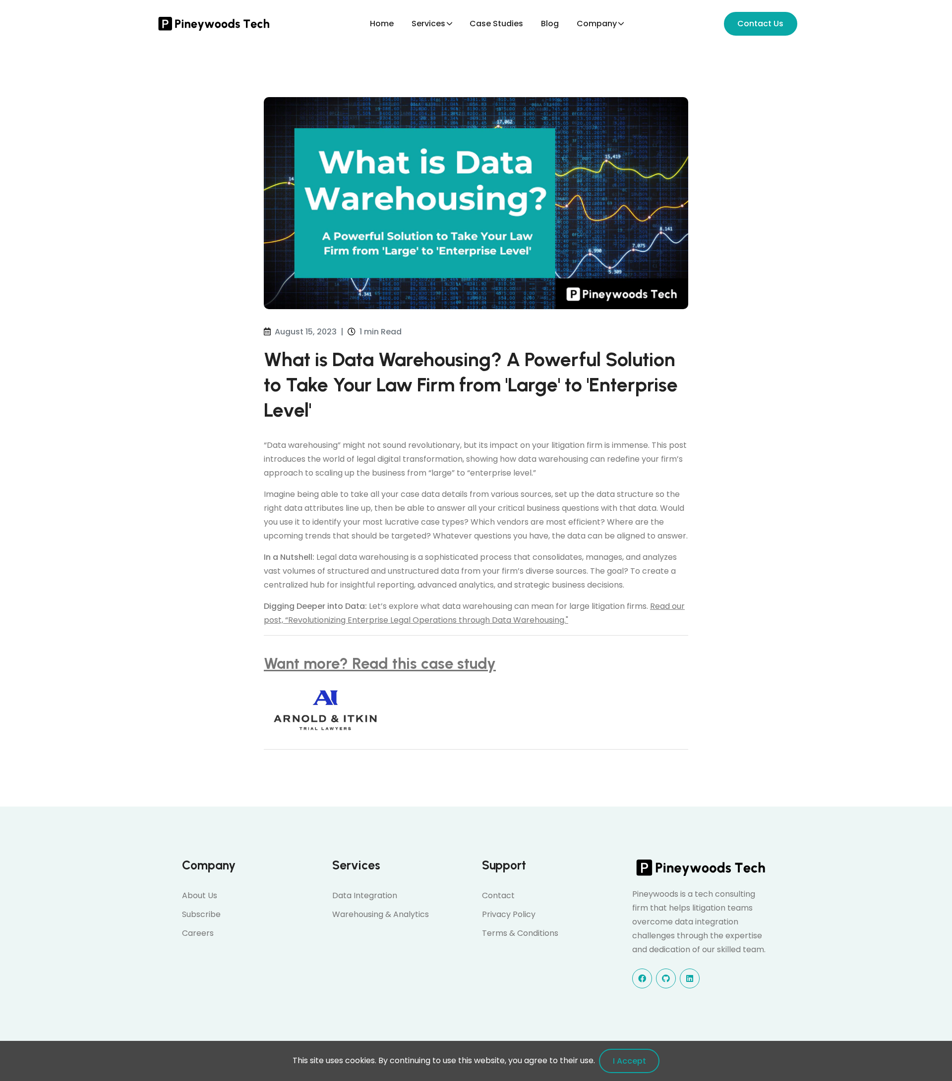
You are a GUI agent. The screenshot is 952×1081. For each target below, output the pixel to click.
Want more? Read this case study (380, 663)
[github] (666, 978)
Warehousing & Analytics (380, 914)
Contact (498, 895)
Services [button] (428, 23)
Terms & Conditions (520, 933)
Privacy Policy (509, 914)
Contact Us (760, 23)
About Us (199, 895)
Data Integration (364, 895)
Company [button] (597, 23)
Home (382, 23)
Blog (550, 23)
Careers (198, 933)
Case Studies (496, 23)
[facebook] (642, 978)
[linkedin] (690, 978)
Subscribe (201, 914)
